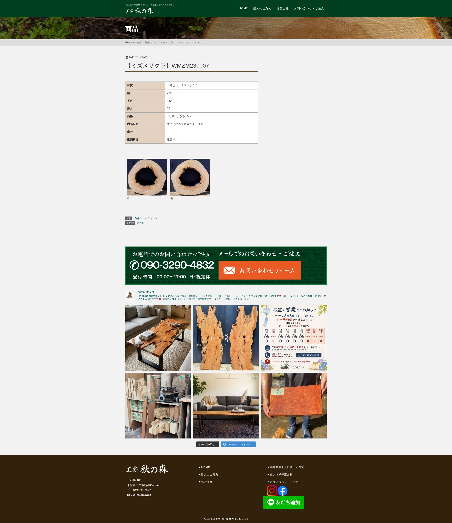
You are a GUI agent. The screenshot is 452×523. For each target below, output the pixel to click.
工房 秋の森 (222, 519)
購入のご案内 (209, 474)
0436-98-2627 (142, 490)
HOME (205, 467)
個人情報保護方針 (281, 474)
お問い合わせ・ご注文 (284, 481)
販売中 (140, 223)
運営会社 (207, 481)
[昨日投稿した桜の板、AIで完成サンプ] (158, 338)
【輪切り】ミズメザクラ (145, 218)
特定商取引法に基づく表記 (287, 467)
